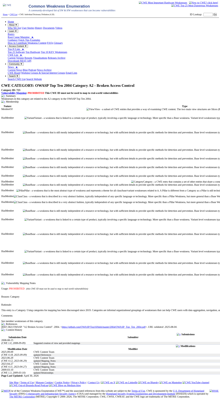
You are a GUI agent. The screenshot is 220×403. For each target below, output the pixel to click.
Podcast (32, 70)
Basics (11, 34)
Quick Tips (23, 40)
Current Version (16, 58)
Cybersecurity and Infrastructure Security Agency (51, 393)
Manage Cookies (44, 382)
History (38, 28)
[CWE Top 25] (194, 5)
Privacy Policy (78, 382)
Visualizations (40, 58)
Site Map (14, 382)
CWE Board (14, 72)
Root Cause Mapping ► (21, 37)
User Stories (28, 28)
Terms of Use (27, 382)
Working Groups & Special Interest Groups (43, 72)
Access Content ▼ (18, 46)
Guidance (13, 40)
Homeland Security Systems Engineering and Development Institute (140, 393)
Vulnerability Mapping (13, 93)
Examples (35, 40)
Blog (25, 70)
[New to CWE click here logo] (203, 2)
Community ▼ (15, 64)
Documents (49, 28)
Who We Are (14, 28)
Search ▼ (13, 76)
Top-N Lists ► (16, 49)
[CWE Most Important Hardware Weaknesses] (163, 2)
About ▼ (13, 25)
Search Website (34, 79)
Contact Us (93, 382)
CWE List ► (15, 55)
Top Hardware (32, 52)
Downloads (13, 60)
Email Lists (71, 72)
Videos (58, 28)
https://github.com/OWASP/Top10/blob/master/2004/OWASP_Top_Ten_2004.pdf (103, 327)
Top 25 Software (16, 52)
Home (5, 14)
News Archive (44, 70)
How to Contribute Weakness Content (27, 43)
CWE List (13, 14)
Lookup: (197, 14)
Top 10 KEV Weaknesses (54, 52)
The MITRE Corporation (22, 396)
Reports (28, 58)
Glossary (58, 43)
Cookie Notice (62, 382)
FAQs (50, 43)
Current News (15, 70)
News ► (13, 67)
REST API (25, 60)
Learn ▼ (13, 31)
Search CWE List (17, 79)
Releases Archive (56, 58)
